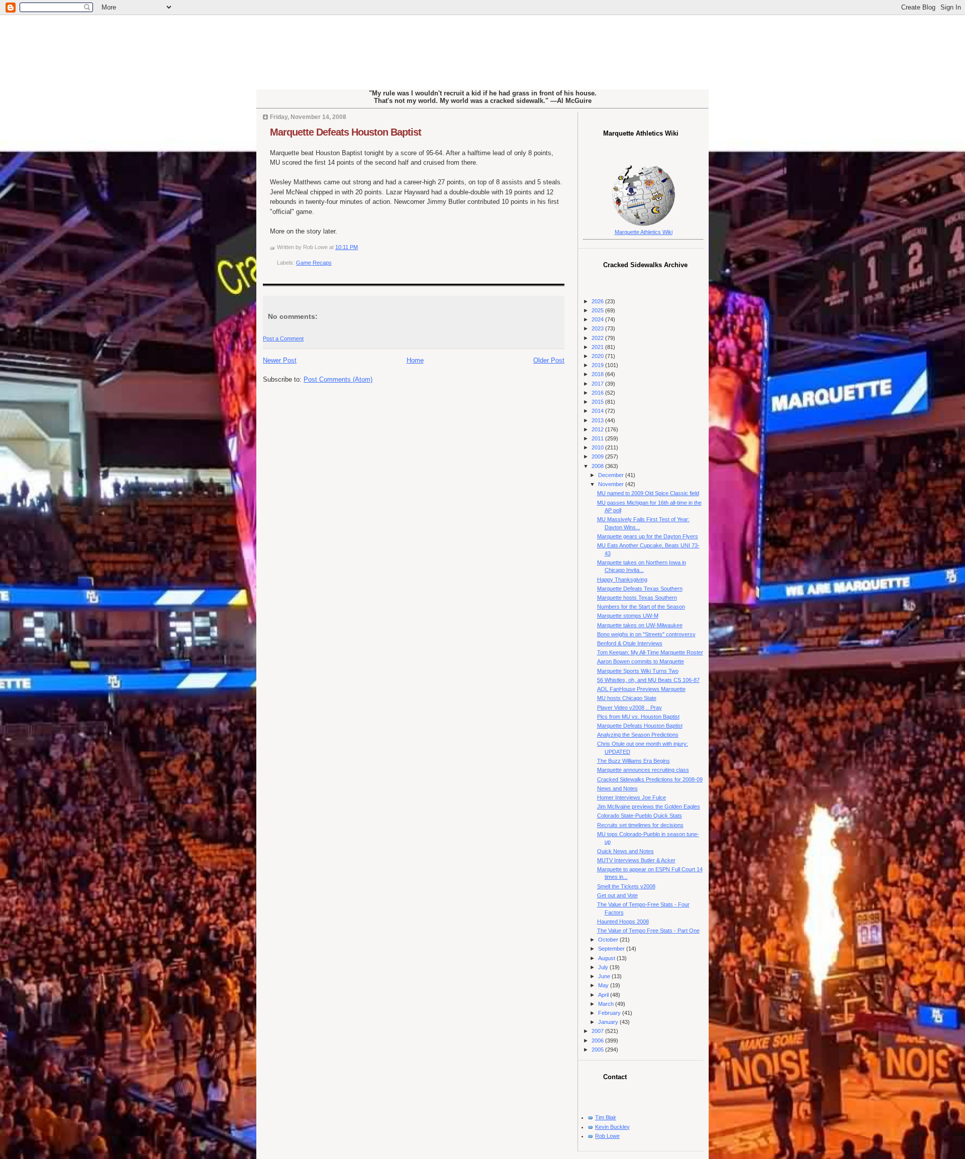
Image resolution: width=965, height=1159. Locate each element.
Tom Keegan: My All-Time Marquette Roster (650, 652)
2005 (598, 1050)
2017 (598, 384)
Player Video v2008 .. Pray (629, 708)
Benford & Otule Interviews (629, 643)
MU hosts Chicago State (626, 698)
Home (415, 360)
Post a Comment (283, 338)
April (604, 995)
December (611, 475)
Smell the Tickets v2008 (626, 886)
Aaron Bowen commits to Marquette (640, 661)
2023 (598, 328)
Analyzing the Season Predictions (638, 735)
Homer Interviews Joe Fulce (631, 797)
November (611, 484)
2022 (598, 338)
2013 (598, 420)
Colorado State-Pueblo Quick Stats (639, 816)
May (604, 985)
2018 (598, 374)
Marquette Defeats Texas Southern (640, 589)
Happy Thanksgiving (622, 579)
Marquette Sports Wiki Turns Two (638, 671)
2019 (598, 365)
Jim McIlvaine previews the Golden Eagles (648, 806)
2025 (598, 310)
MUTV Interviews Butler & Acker (636, 860)
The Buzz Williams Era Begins (633, 761)
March (606, 1004)
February (610, 1013)
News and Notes (617, 788)
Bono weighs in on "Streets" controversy (646, 634)
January (609, 1022)
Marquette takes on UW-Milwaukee (640, 625)
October (609, 940)
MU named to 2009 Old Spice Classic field (648, 493)
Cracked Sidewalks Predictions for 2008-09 (650, 779)
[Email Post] (360, 247)
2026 (598, 301)
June (605, 976)
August (607, 958)
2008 (598, 466)
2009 (598, 456)
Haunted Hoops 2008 (623, 921)
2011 (598, 438)
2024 (598, 319)
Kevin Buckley (612, 1127)
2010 (598, 447)
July (604, 967)
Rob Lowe (607, 1136)
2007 (598, 1031)
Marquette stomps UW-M (627, 616)
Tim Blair (605, 1117)
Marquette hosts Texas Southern (637, 598)
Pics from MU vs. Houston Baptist (638, 717)
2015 (598, 402)
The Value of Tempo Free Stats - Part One (648, 931)
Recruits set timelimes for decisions (640, 825)
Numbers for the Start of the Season (641, 607)
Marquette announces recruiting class (643, 770)
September (612, 949)
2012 (598, 429)
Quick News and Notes (625, 851)
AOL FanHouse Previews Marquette (641, 689)
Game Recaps (314, 263)
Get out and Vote (617, 895)
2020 (598, 356)
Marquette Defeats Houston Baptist (345, 132)
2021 (598, 347)
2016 (598, 393)
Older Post (548, 360)
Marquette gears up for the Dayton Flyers (647, 536)
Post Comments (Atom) (338, 379)
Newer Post (280, 360)
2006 (598, 1040)
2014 (598, 411)
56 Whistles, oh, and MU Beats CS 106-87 (648, 680)
